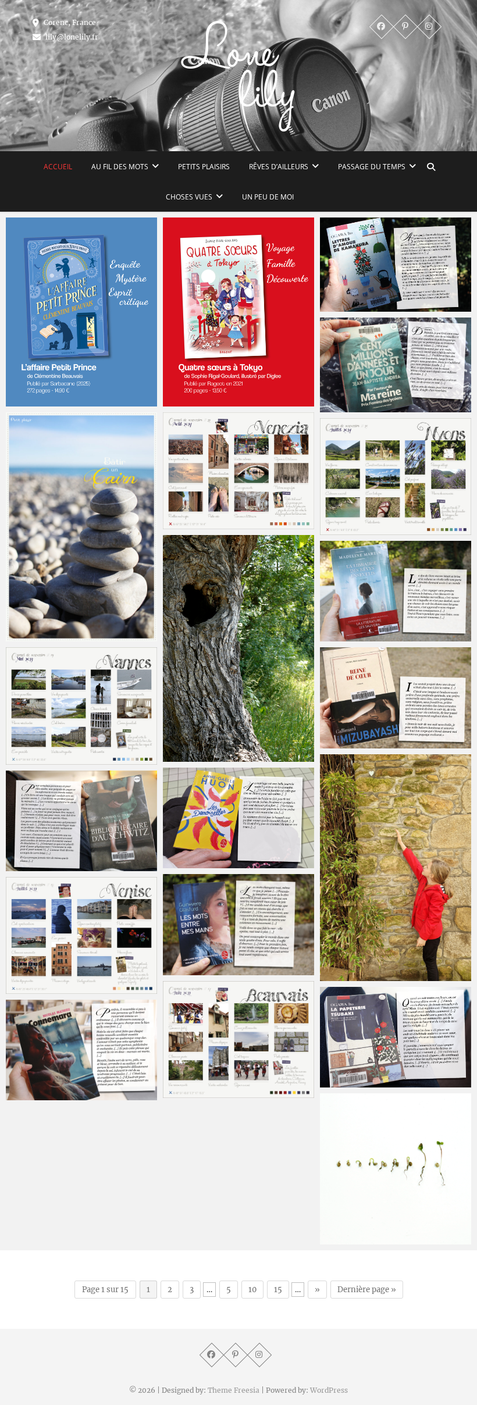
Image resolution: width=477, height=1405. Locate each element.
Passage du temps (371, 167)
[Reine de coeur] (395, 697)
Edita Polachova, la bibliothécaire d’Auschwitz (72, 858)
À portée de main (368, 975)
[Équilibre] (81, 527)
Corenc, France (69, 22)
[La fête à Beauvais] (238, 1039)
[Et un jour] (395, 365)
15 (278, 1290)
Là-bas (31, 1094)
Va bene (34, 988)
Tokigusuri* (356, 306)
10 (252, 1290)
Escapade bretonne (57, 759)
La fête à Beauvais (213, 1092)
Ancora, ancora (206, 523)
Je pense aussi (204, 969)
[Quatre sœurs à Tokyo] (238, 311)
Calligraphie (357, 1081)
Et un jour (352, 406)
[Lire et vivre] (395, 591)
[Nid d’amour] (238, 648)
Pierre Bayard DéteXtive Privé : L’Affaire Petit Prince (79, 393)
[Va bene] (81, 935)
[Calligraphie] (395, 1037)
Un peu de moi (268, 197)
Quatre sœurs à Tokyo (221, 400)
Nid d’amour (200, 756)
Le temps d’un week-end (383, 529)
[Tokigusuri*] (395, 264)
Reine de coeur (363, 742)
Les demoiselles (207, 862)
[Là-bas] (81, 1050)
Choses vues (189, 197)
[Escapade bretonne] (81, 705)
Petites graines (363, 1238)
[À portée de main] (395, 867)
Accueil (58, 167)
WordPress (329, 1390)
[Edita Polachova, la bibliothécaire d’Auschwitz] (81, 821)
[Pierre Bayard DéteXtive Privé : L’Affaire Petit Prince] (81, 311)
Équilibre (35, 635)
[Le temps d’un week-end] (395, 476)
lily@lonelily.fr (71, 37)
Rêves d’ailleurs (278, 167)
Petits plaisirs (204, 167)
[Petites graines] (395, 1168)
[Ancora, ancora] (238, 470)
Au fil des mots (119, 167)
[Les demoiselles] (238, 818)
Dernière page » (366, 1290)
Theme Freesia (233, 1390)
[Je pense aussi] (238, 924)
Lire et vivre (356, 635)
